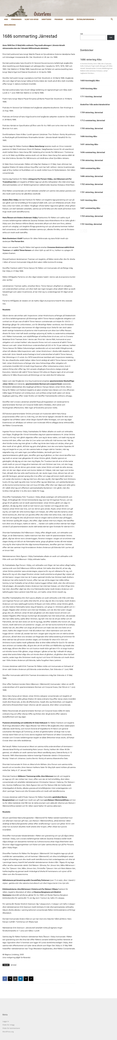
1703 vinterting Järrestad (91, 216)
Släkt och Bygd (31, 19)
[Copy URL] (31, 978)
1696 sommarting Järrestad (92, 152)
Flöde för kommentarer (11, 1028)
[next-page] (85, 230)
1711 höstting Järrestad (91, 96)
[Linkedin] (20, 978)
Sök (81, 34)
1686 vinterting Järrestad (91, 176)
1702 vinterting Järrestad (91, 184)
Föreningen (16, 19)
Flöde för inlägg (8, 1025)
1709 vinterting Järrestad (91, 112)
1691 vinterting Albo (89, 144)
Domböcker (86, 50)
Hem (6, 19)
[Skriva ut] (15, 978)
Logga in (6, 1021)
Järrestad (13, 965)
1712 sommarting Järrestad (92, 120)
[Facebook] (5, 978)
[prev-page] (81, 230)
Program (59, 19)
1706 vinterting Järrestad (91, 160)
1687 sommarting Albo (90, 208)
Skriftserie (46, 19)
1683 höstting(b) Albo (90, 80)
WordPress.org (8, 1032)
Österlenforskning (85, 19)
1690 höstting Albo (88, 88)
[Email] (26, 978)
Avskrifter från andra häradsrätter (95, 104)
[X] (10, 978)
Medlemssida (10, 25)
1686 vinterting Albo (91, 59)
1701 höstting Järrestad (91, 224)
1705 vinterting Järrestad (91, 128)
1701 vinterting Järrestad (91, 192)
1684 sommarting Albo (90, 168)
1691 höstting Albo (88, 200)
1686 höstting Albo (88, 136)
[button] (111, 19)
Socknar (69, 19)
